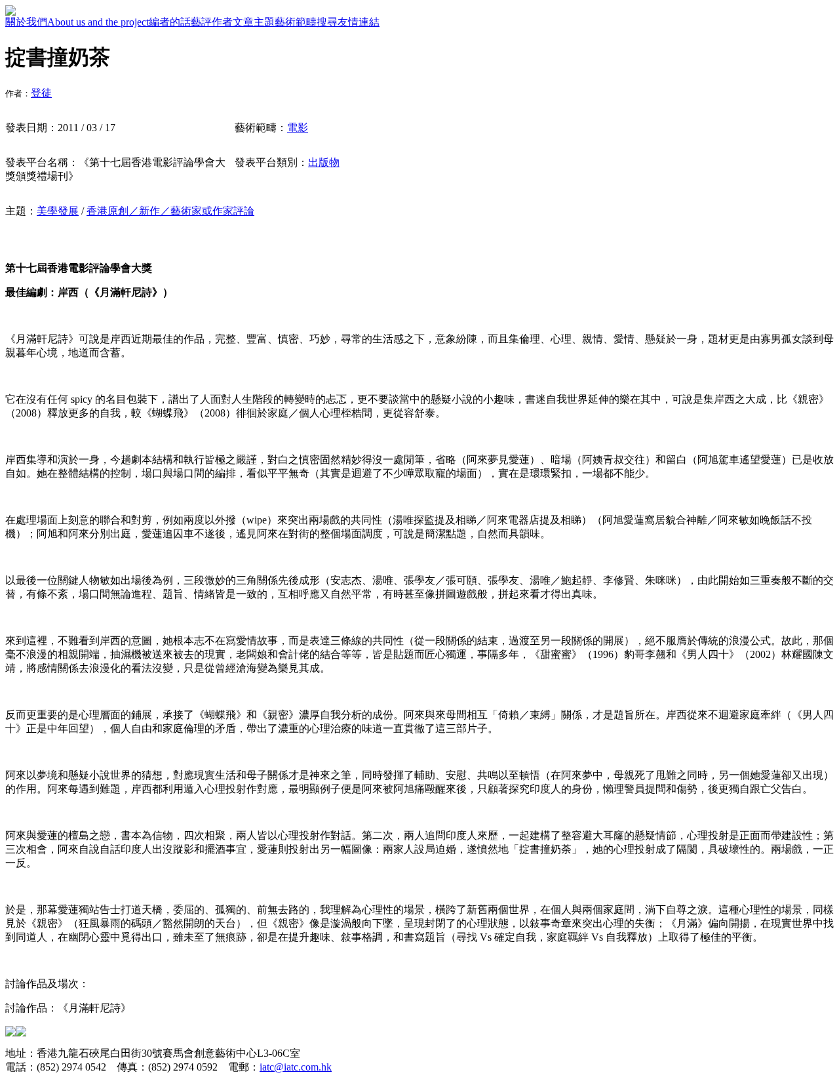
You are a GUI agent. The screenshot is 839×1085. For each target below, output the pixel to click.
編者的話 (170, 22)
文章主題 (254, 22)
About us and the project (98, 22)
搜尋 (327, 22)
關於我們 (26, 22)
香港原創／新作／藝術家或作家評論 (170, 210)
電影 (297, 127)
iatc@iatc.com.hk (296, 1067)
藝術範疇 (296, 22)
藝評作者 (212, 22)
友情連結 (359, 22)
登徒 (41, 92)
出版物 (324, 162)
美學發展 (58, 210)
